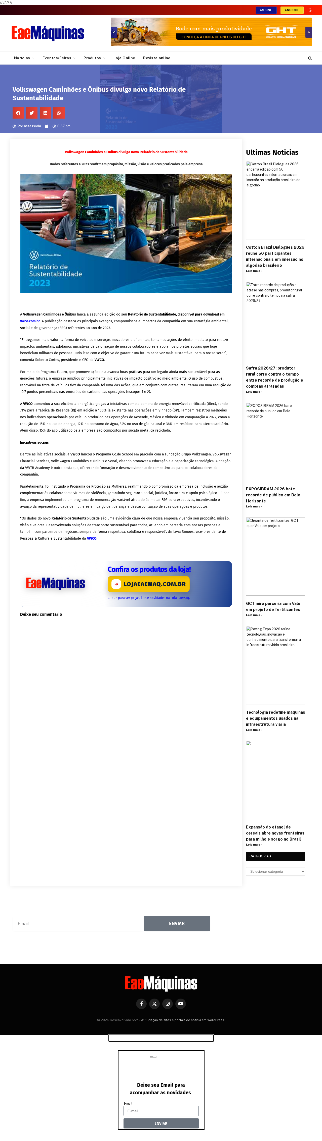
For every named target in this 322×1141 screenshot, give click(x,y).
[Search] (309, 58)
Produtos (92, 58)
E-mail (128, 1103)
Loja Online (124, 58)
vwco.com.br (30, 321)
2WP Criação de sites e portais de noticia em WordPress (181, 1020)
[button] (18, 113)
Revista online (156, 58)
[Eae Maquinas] (48, 33)
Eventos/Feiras (57, 58)
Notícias (22, 58)
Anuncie (292, 10)
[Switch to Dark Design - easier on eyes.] (309, 10)
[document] (161, 1088)
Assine (266, 10)
